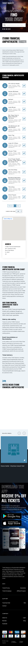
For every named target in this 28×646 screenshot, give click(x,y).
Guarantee (23, 588)
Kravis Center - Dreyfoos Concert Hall (12, 466)
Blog (24, 620)
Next (18, 206)
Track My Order (6, 603)
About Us (4, 617)
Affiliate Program (21, 591)
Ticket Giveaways (6, 591)
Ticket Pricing (6, 588)
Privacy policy (21, 642)
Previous (10, 206)
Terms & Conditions (14, 642)
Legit (24, 617)
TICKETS (24, 460)
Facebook (4, 623)
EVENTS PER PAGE (11, 211)
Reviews (4, 620)
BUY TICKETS (24, 85)
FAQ (25, 603)
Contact (4, 606)
